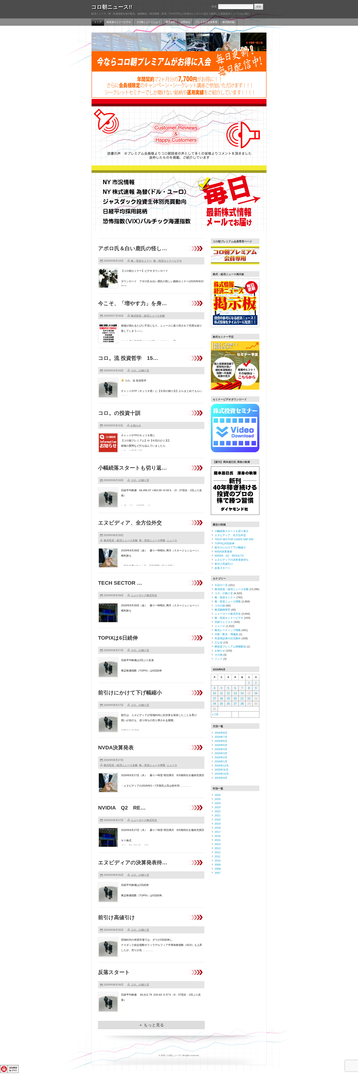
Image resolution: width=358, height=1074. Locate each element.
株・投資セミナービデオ (167, 260)
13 (235, 693)
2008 (218, 868)
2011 (217, 856)
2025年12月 (222, 765)
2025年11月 (221, 769)
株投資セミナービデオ (119, 22)
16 (255, 693)
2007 (218, 872)
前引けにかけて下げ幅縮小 (130, 693)
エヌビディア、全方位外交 (130, 523)
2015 (218, 840)
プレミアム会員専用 (206, 22)
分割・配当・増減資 (226, 634)
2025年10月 (222, 773)
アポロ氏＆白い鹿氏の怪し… (132, 248)
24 (214, 703)
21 (242, 698)
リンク (218, 658)
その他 (218, 654)
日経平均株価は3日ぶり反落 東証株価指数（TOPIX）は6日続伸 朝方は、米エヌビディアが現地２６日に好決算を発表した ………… (160, 670)
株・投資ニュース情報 (152, 540)
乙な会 (218, 642)
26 (228, 703)
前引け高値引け (116, 917)
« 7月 (215, 714)
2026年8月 (221, 732)
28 (242, 703)
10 (214, 693)
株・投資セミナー (141, 260)
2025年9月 (221, 777)
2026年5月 (221, 745)
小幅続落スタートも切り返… (132, 468)
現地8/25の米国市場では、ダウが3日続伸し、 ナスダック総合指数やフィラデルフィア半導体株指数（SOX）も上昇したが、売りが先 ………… (161, 945)
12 (228, 693)
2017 (218, 831)
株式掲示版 (228, 22)
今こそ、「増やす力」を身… (132, 303)
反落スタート (114, 972)
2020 (218, 819)
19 (228, 698)
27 (235, 703)
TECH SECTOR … (120, 583)
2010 (218, 860)
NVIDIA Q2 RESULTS (229, 555)
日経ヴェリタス (224, 621)
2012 (218, 852)
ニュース (172, 540)
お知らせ (136, 425)
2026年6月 (221, 740)
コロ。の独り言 (140, 370)
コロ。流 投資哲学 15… (128, 358)
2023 (218, 807)
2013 (218, 848)
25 (221, 703)
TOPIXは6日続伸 (118, 638)
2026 (218, 794)
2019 (218, 823)
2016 (218, 835)
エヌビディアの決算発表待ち (232, 559)
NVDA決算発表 (116, 747)
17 (214, 698)
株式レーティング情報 (228, 630)
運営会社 (170, 22)
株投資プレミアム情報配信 (230, 646)
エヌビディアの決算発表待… (132, 862)
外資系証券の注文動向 (228, 638)
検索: (214, 6)
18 (221, 698)
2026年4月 (221, 749)
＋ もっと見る (151, 1025)
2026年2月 (221, 757)
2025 (218, 799)
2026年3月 (221, 753)
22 (248, 698)
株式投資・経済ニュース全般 (148, 315)
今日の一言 (221, 585)
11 (221, 693)
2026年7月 (221, 736)
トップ (97, 22)
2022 (218, 811)
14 (242, 693)
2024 (218, 803)
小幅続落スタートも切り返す (232, 531)
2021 (218, 815)
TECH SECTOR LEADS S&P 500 (234, 539)
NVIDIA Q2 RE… (122, 808)
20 (235, 698)
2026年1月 (221, 761)
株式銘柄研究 (222, 609)
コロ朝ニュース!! (111, 7)
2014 (218, 844)
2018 (218, 827)
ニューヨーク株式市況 (144, 595)
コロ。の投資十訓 (119, 413)
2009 (218, 864)
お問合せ (185, 22)
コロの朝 (220, 605)
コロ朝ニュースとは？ (148, 22)
